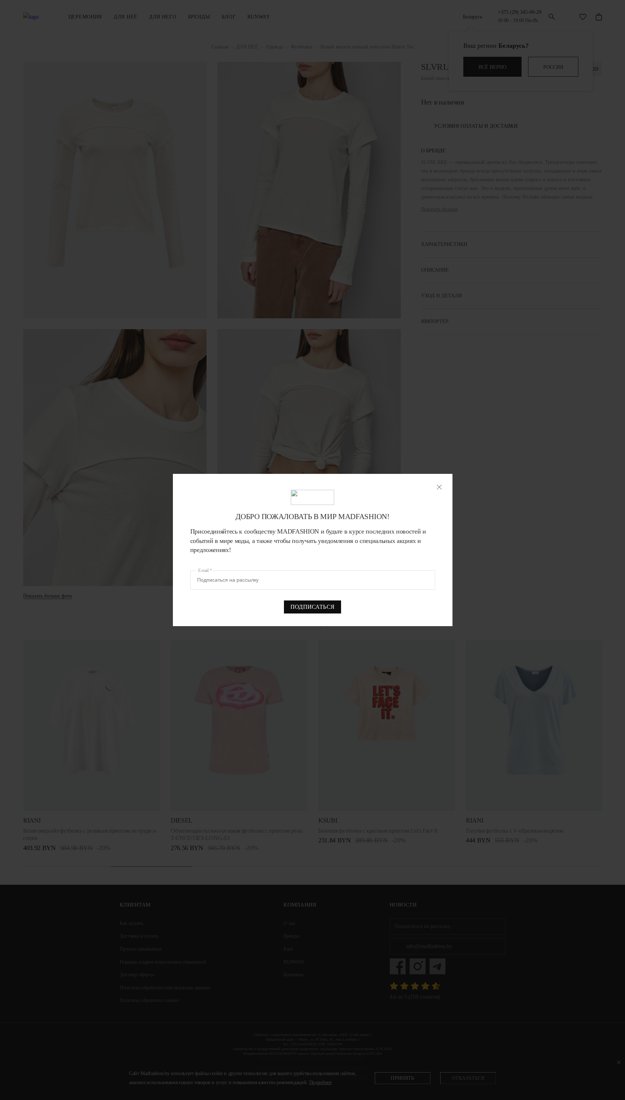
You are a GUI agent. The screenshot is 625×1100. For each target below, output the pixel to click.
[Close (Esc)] (439, 487)
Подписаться (312, 607)
